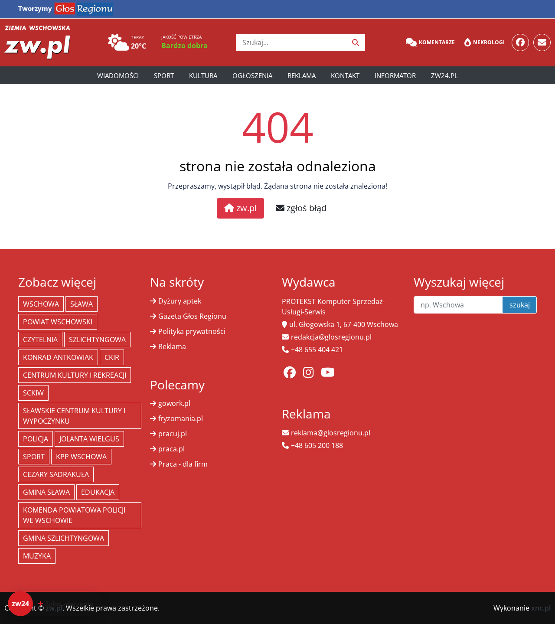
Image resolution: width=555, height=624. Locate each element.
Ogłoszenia (252, 75)
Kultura (203, 75)
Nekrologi (489, 42)
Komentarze (437, 42)
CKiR (111, 357)
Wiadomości (118, 75)
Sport (164, 75)
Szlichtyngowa (97, 339)
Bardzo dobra (184, 45)
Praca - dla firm (183, 464)
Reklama (301, 75)
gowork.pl (174, 403)
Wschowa (41, 304)
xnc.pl (541, 608)
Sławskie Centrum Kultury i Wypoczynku (74, 416)
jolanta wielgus (89, 439)
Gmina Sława (46, 492)
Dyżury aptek (179, 301)
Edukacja (97, 492)
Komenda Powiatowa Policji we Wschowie (74, 515)
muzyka (37, 556)
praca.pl (171, 449)
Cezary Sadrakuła (56, 474)
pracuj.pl (172, 433)
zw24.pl (444, 75)
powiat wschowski (57, 322)
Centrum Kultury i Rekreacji (74, 375)
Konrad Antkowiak (58, 357)
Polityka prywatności (191, 331)
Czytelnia (40, 339)
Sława (81, 304)
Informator (395, 75)
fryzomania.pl (180, 418)
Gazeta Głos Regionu (192, 316)
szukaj (519, 305)
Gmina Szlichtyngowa (63, 538)
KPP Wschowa (81, 456)
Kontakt (345, 75)
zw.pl (245, 208)
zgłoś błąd (305, 208)
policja (35, 439)
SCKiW (33, 393)
